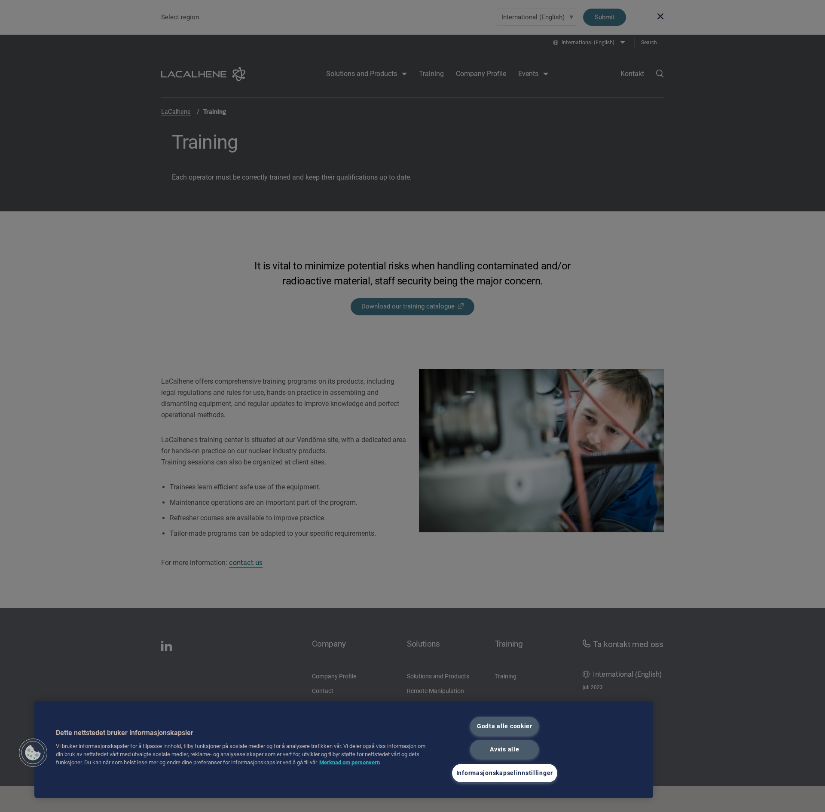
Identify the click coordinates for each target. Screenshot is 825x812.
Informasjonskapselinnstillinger (504, 773)
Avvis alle (504, 749)
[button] (33, 752)
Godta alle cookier (504, 726)
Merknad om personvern (349, 762)
